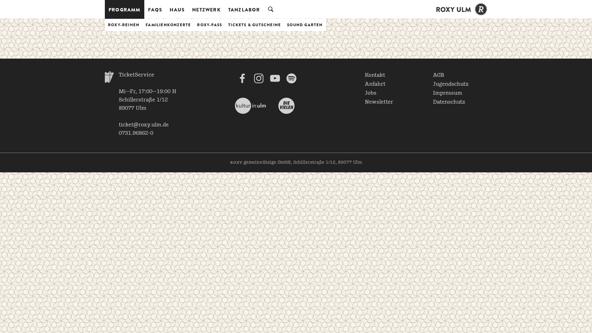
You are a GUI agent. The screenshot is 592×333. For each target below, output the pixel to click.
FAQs (155, 9)
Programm (125, 9)
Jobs (370, 93)
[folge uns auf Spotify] (291, 78)
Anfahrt (375, 84)
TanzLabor (244, 9)
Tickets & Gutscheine (254, 25)
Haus (177, 9)
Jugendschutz (451, 84)
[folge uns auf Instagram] (258, 78)
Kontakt (375, 75)
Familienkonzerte (168, 25)
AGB (438, 75)
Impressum (447, 93)
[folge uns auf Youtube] (275, 78)
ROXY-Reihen (123, 25)
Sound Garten (305, 25)
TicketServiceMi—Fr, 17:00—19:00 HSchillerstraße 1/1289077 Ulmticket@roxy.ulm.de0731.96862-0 (147, 104)
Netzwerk (206, 9)
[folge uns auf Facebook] (242, 78)
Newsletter (379, 102)
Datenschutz (449, 102)
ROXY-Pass (209, 25)
